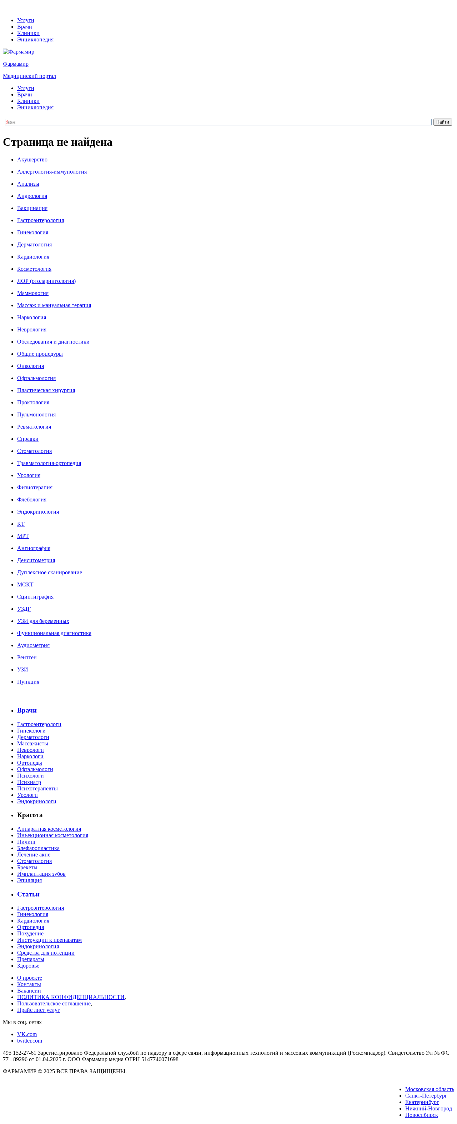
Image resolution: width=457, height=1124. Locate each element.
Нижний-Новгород (428, 1108)
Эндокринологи (36, 801)
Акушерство (32, 159)
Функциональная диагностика (54, 633)
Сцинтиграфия (35, 597)
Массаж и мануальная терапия (54, 305)
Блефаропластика (38, 848)
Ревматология (34, 427)
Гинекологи (31, 731)
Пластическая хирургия (46, 390)
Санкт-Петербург (426, 1096)
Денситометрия (36, 560)
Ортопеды (29, 763)
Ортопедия (30, 927)
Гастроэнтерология (40, 220)
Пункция (28, 682)
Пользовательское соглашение (54, 1003)
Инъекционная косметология (52, 835)
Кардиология (33, 257)
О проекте (29, 978)
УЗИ (22, 669)
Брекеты (27, 867)
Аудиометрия (33, 645)
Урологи (27, 795)
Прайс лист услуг (38, 1010)
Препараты (30, 959)
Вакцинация (32, 208)
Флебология (31, 499)
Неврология (31, 329)
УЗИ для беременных (43, 621)
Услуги (25, 20)
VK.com (27, 1034)
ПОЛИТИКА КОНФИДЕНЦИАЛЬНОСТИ (71, 997)
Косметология (34, 269)
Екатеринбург (422, 1102)
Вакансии (29, 991)
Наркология (31, 317)
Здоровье (28, 966)
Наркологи (30, 756)
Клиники (28, 33)
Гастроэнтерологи (39, 724)
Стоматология (34, 451)
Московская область (429, 1089)
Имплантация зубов (41, 874)
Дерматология (34, 244)
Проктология (33, 402)
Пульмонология (36, 414)
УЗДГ (24, 609)
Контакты (29, 984)
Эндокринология (38, 512)
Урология (28, 475)
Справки (28, 439)
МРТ (23, 536)
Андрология (32, 196)
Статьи (28, 894)
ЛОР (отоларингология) (46, 281)
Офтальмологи (35, 769)
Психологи (30, 776)
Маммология (33, 293)
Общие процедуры (40, 354)
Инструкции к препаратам (49, 940)
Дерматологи (33, 737)
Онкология (30, 366)
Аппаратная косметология (49, 829)
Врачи (24, 27)
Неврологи (30, 750)
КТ (21, 524)
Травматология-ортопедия (49, 463)
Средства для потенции (46, 953)
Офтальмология (36, 378)
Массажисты (32, 743)
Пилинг (26, 842)
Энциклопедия (35, 39)
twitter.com (29, 1041)
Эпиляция (29, 880)
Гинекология (32, 232)
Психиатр (29, 782)
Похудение (30, 933)
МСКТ (25, 584)
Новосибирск (421, 1115)
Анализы (28, 184)
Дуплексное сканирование (49, 572)
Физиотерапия (34, 487)
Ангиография (33, 548)
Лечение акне (33, 854)
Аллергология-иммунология (52, 172)
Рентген (27, 657)
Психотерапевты (37, 788)
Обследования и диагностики (53, 342)
